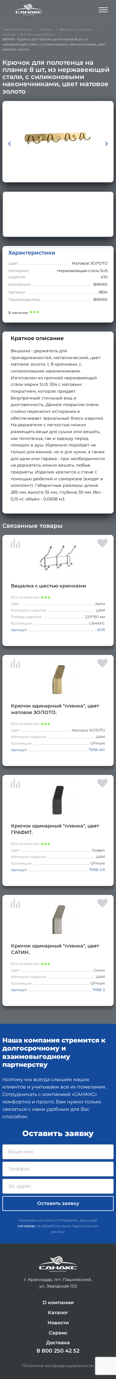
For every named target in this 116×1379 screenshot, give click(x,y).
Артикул (19, 630)
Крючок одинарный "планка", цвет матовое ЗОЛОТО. (55, 709)
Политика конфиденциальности (58, 1365)
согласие (26, 1226)
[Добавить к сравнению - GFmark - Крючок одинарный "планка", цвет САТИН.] (15, 904)
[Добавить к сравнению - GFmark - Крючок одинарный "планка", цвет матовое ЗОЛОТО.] (15, 664)
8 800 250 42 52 (58, 1351)
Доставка (58, 1342)
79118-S (99, 990)
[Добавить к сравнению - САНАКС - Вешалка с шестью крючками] (15, 544)
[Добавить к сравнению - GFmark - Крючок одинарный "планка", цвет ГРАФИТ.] (15, 784)
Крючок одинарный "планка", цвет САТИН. (55, 949)
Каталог (58, 1312)
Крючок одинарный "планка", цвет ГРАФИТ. (55, 829)
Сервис (58, 1333)
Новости (58, 1323)
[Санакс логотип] (29, 9)
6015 (101, 630)
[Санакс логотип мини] (58, 1264)
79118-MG (97, 750)
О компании (58, 1302)
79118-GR (97, 870)
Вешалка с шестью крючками (48, 586)
